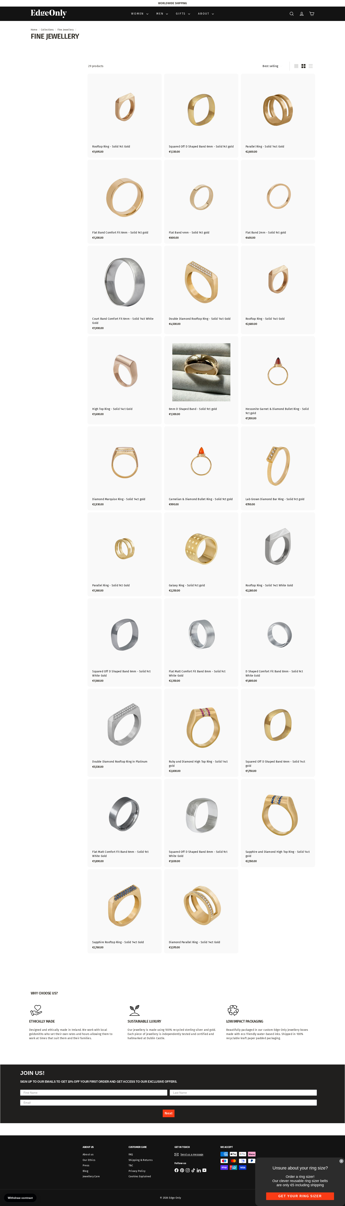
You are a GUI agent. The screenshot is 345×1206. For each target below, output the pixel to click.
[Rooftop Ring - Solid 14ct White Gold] (278, 554)
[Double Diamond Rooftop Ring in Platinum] (124, 731)
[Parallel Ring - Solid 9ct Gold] (124, 554)
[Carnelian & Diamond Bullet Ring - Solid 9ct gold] (201, 468)
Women (138, 13)
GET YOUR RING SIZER (300, 1196)
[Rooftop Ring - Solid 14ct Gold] (278, 288)
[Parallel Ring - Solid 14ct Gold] (278, 116)
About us (88, 1154)
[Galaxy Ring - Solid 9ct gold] (201, 554)
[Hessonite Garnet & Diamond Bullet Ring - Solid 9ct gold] (278, 380)
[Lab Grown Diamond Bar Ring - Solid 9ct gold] (278, 468)
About (204, 13)
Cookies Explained (140, 1176)
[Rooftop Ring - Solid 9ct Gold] (124, 116)
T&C (131, 1165)
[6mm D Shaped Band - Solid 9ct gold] (201, 378)
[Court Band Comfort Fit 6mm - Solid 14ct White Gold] (124, 290)
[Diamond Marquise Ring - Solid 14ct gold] (124, 468)
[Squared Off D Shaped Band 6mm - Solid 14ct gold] (278, 733)
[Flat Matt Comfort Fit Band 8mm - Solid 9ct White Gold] (201, 642)
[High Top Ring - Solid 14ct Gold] (124, 378)
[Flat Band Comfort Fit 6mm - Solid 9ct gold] (124, 202)
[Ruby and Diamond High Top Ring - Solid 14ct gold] (201, 733)
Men (160, 13)
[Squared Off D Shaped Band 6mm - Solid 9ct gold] (201, 116)
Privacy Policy (137, 1170)
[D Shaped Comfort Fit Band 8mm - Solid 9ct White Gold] (278, 642)
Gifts (181, 13)
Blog (85, 1170)
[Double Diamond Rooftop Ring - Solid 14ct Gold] (201, 288)
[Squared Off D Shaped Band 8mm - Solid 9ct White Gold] (201, 823)
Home (34, 29)
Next (168, 1113)
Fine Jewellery (66, 29)
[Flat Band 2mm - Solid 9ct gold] (278, 202)
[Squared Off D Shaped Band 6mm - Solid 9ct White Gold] (124, 642)
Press (86, 1165)
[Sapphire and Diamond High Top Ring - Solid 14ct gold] (278, 823)
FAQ (131, 1154)
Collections (47, 29)
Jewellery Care (91, 1176)
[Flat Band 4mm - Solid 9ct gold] (201, 202)
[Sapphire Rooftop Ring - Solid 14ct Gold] (124, 911)
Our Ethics (89, 1160)
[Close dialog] (341, 1161)
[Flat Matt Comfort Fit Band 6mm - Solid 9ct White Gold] (124, 823)
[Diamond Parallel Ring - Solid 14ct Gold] (201, 911)
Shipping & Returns (141, 1160)
